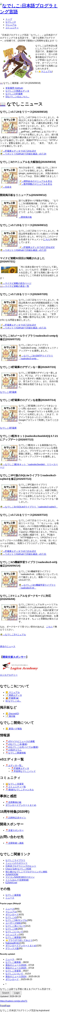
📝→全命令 (6, 187)
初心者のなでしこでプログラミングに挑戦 (26, 872)
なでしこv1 (11, 917)
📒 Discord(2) (12, 713)
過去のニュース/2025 (15, 968)
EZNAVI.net (11, 882)
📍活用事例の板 (13, 802)
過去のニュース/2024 (15, 976)
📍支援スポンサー (14, 830)
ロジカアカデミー (9, 675)
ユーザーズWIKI (13, 923)
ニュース (9, 898)
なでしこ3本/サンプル (16, 920)
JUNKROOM (11, 874)
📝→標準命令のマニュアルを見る (35, 181)
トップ (8, 19)
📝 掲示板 (10, 716)
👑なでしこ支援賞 (14, 784)
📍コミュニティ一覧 (15, 787)
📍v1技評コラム (13, 750)
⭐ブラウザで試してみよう (18, 940)
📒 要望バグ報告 (13, 729)
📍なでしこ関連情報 (15, 753)
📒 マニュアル (12, 692)
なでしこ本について (15, 926)
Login (17, 993)
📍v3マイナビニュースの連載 (20, 741)
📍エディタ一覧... (14, 765)
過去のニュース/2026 (15, 965)
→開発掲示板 (25, 217)
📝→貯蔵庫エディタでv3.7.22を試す (18, 325)
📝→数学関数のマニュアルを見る (35, 184)
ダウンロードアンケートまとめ (20, 805)
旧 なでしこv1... (13, 701)
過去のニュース (7, 646)
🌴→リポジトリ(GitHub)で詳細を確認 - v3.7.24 (23, 154)
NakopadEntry (12, 943)
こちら (46, 239)
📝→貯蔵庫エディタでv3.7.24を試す (18, 151)
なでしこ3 (10, 22)
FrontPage (5, 1006)
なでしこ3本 (11, 929)
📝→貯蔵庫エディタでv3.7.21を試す (18, 551)
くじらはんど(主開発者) (17, 880)
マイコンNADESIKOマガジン (20, 877)
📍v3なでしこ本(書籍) (16, 744)
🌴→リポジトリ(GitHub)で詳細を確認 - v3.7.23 (23, 250)
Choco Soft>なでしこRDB (18, 869)
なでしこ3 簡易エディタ (17, 91)
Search (5, 993)
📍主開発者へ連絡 (14, 843)
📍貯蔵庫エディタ (20, 768)
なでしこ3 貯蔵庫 (14, 94)
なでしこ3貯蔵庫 (8, 392)
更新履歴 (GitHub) (14, 88)
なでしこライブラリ (15, 860)
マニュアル (10, 25)
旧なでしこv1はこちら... (17, 96)
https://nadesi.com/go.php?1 (13, 1001)
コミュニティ (12, 28)
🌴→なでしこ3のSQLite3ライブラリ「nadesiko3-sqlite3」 (29, 507)
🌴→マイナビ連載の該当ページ (15, 283)
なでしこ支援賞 (13, 971)
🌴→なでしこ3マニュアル (13, 634)
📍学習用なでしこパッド (23, 771)
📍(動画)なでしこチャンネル (19, 789)
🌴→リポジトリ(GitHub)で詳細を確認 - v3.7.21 (23, 328)
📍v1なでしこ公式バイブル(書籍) (21, 747)
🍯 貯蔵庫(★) (12, 698)
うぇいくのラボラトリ (16, 863)
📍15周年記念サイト (15, 818)
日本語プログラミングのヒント (20, 866)
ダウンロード (12, 914)
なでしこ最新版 (13, 895)
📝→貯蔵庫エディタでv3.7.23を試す (37, 247)
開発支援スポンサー (14, 657)
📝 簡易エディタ (13, 695)
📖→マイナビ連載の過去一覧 (14, 286)
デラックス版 (12, 948)
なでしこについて (14, 932)
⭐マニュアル (45, 71)
